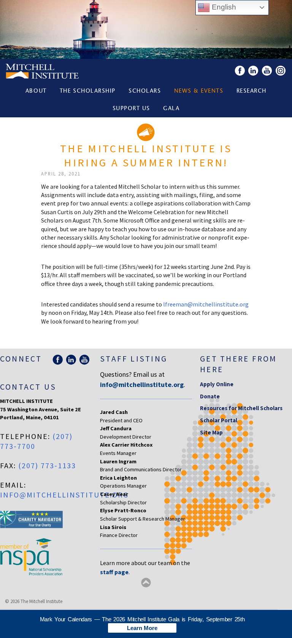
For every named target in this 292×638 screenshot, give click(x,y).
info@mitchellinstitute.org (64, 494)
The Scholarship (88, 91)
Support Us (131, 109)
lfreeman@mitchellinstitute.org (206, 304)
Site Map (211, 432)
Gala (171, 109)
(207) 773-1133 (47, 465)
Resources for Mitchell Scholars (241, 408)
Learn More (142, 628)
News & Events (199, 91)
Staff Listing (133, 359)
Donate (210, 396)
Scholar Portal (218, 420)
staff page (114, 572)
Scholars (145, 91)
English (223, 7)
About (36, 91)
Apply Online (216, 384)
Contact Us (28, 387)
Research (251, 91)
